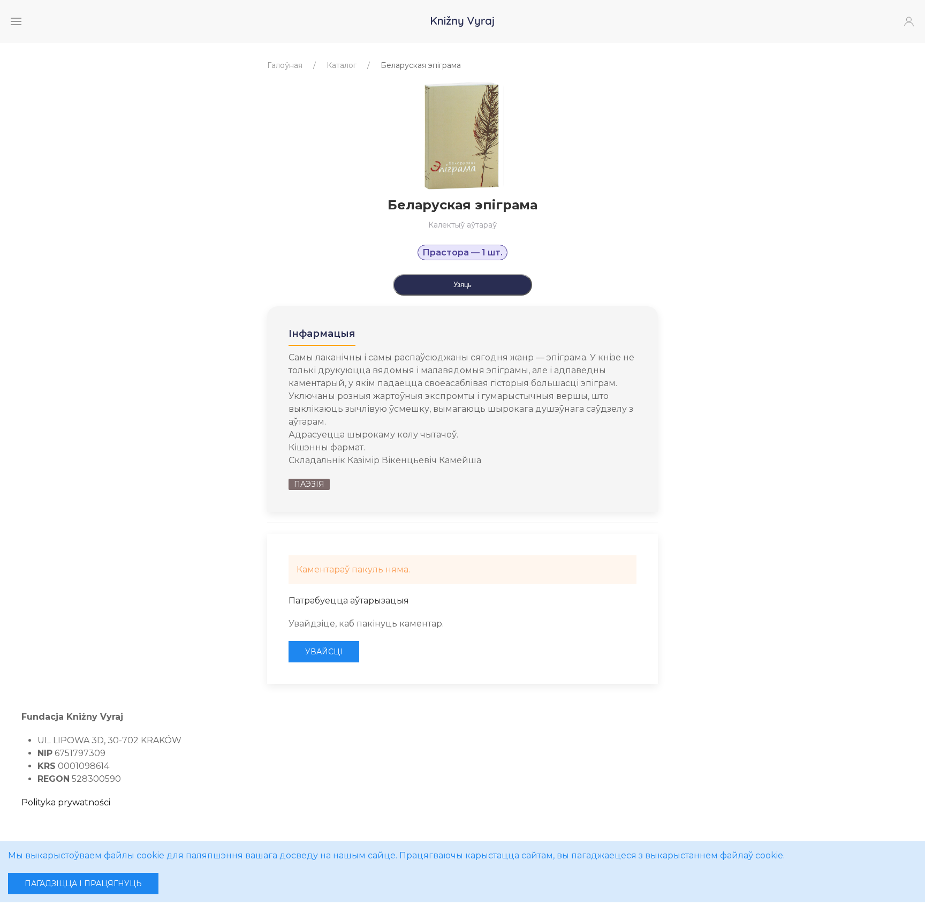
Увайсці (324, 652)
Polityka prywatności (65, 802)
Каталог (342, 65)
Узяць (462, 285)
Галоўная (284, 65)
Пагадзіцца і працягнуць (83, 883)
